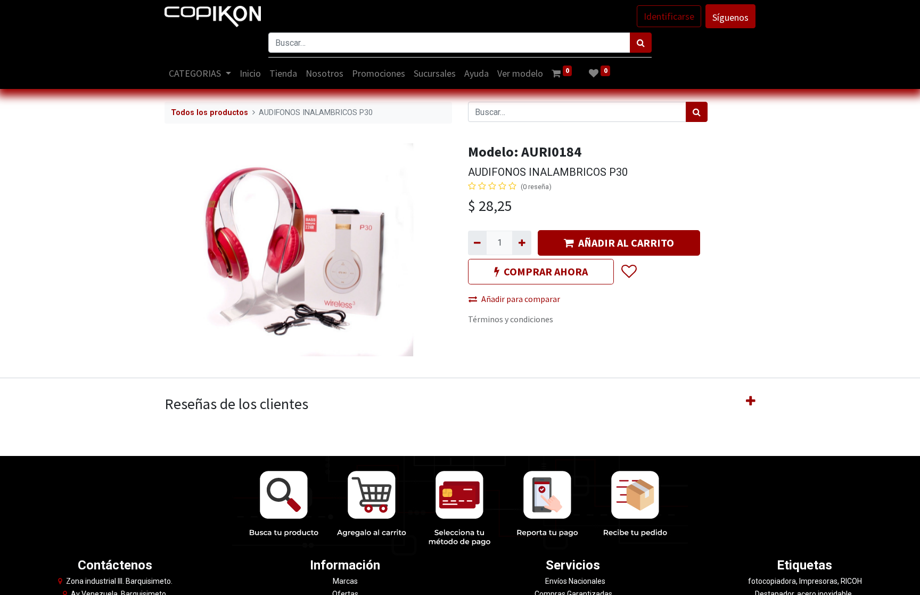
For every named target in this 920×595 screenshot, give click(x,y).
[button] (628, 271)
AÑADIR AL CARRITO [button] (626, 242)
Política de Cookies (700, 580)
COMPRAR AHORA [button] (546, 271)
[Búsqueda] (641, 42)
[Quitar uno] (477, 243)
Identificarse (669, 16)
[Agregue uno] (521, 243)
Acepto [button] (743, 580)
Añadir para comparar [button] (520, 299)
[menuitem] (250, 73)
